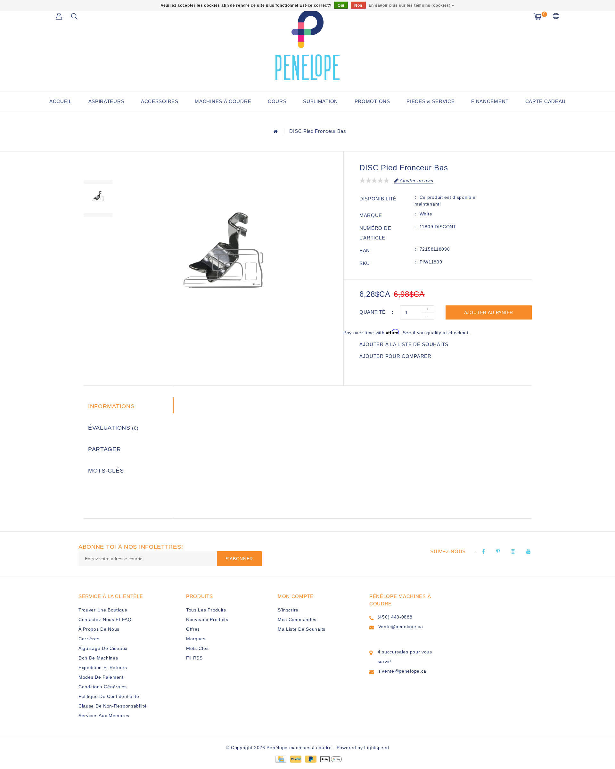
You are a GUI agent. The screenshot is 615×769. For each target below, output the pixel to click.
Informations (111, 406)
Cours (277, 101)
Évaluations (113, 428)
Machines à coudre (223, 101)
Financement (490, 101)
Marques (196, 638)
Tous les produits (206, 609)
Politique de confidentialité (108, 696)
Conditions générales (102, 686)
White (426, 213)
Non (358, 5)
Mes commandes (297, 619)
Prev (97, 169)
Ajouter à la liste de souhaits (403, 344)
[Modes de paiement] (280, 758)
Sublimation (320, 101)
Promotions (372, 101)
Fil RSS (194, 657)
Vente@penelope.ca (400, 626)
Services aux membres (103, 715)
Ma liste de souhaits (301, 629)
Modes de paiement (101, 677)
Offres (193, 629)
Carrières (88, 638)
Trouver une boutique (102, 609)
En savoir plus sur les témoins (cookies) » (411, 5)
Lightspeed (376, 747)
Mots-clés (106, 470)
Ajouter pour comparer (395, 356)
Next (97, 228)
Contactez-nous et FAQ (105, 619)
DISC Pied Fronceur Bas (317, 131)
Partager (104, 449)
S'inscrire (288, 609)
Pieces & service (430, 101)
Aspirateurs (106, 101)
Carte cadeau (545, 101)
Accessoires (159, 101)
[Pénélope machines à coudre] (307, 45)
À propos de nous (98, 629)
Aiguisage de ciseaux (102, 648)
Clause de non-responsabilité (112, 705)
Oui (341, 5)
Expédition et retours (102, 667)
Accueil (60, 101)
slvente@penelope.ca (402, 671)
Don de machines (98, 657)
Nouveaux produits (207, 619)
